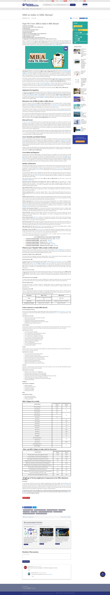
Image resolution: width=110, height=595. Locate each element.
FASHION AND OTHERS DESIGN (81, 34)
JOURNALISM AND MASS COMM (81, 42)
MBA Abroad (36, 175)
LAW (76, 35)
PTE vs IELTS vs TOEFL (65, 517)
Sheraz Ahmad (34, 572)
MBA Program (41, 229)
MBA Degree (60, 78)
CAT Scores (48, 262)
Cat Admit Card (62, 509)
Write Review (41, 0)
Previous (66, 523)
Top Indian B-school (59, 168)
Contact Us (76, 0)
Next (68, 523)
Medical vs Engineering (28, 517)
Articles (57, 0)
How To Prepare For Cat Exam (29, 513)
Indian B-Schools (27, 121)
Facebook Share (82, 18)
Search (73, 4)
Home (23, 8)
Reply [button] (32, 576)
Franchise (63, 0)
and (59, 96)
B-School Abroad (38, 169)
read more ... (26, 544)
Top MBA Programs (54, 105)
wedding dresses (49, 574)
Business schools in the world (63, 311)
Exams (28, 0)
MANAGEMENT (78, 36)
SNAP (36, 263)
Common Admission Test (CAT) (59, 261)
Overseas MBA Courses (55, 104)
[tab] (75, 30)
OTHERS (77, 39)
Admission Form (50, 0)
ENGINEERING (78, 32)
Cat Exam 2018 (34, 511)
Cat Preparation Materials (52, 509)
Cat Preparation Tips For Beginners (45, 511)
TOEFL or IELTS (57, 312)
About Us (70, 0)
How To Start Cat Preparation (40, 509)
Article (27, 8)
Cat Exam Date (26, 511)
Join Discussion (75, 18)
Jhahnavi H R (31, 566)
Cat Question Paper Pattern (41, 513)
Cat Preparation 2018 (58, 511)
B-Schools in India (67, 70)
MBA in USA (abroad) (65, 484)
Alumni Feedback (35, 0)
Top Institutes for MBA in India (34, 94)
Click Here (58, 238)
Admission (82, 0)
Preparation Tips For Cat (28, 509)
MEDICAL (77, 38)
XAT (34, 263)
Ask (24, 0)
